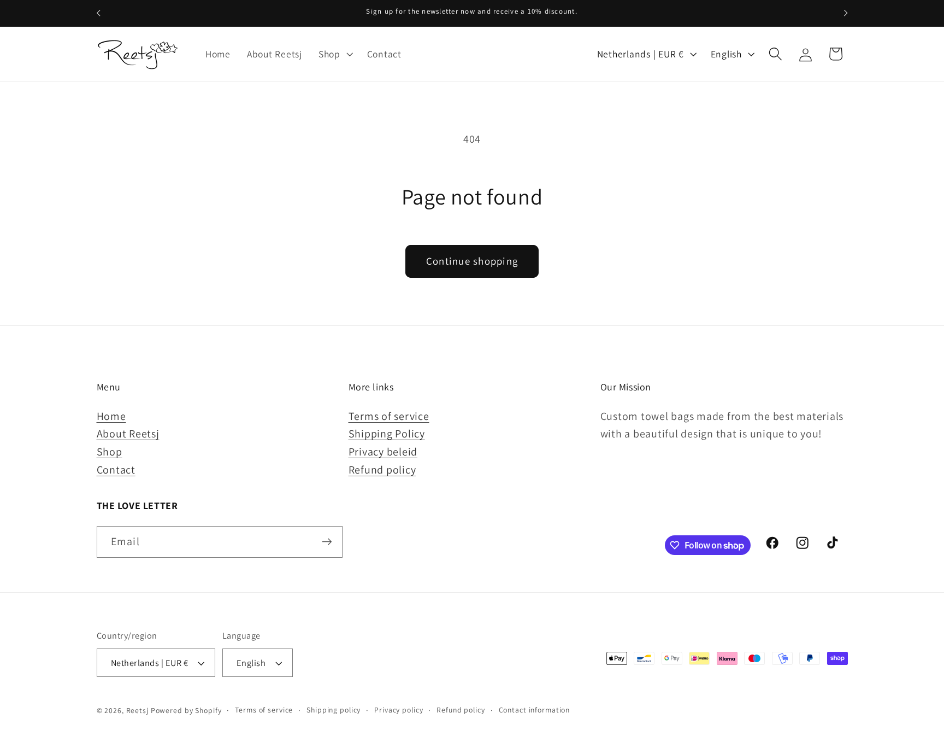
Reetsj (137, 710)
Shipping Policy (387, 434)
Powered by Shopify (186, 710)
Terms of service (389, 416)
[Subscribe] (327, 542)
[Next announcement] (846, 13)
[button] (334, 54)
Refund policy (382, 470)
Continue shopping (472, 260)
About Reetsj (128, 434)
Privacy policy (398, 710)
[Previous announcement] (98, 13)
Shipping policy (333, 710)
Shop (109, 452)
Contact (116, 470)
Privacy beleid (383, 452)
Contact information (534, 710)
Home (111, 416)
